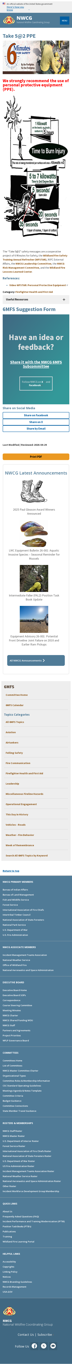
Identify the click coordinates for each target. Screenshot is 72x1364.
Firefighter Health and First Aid (24, 773)
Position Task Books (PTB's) (17, 1226)
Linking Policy (10, 1271)
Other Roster (9, 1186)
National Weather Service (16, 960)
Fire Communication (18, 763)
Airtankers (12, 742)
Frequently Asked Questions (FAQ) (21, 1216)
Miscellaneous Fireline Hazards (24, 793)
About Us (7, 1211)
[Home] (9, 20)
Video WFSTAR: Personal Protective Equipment (37, 285)
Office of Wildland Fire (15, 965)
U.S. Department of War (15, 929)
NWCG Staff (9, 1025)
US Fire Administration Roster (18, 1166)
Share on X (36, 422)
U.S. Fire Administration (15, 934)
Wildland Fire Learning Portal (18, 1241)
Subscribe (45, 1335)
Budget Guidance (12, 1100)
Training (7, 1236)
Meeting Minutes (12, 1010)
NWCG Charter (10, 1015)
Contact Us (26, 1335)
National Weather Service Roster (20, 1176)
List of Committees (12, 1065)
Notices (7, 1276)
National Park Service (14, 924)
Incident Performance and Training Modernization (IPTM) (34, 1221)
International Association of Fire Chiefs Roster (27, 1151)
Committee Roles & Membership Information (26, 1080)
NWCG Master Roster (14, 1136)
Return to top (11, 870)
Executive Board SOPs (14, 995)
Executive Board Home (15, 990)
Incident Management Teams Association (25, 954)
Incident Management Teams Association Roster (28, 1171)
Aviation (11, 732)
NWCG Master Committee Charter (20, 1070)
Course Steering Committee (17, 1005)
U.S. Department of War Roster (19, 1161)
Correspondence (11, 1000)
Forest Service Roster (14, 1146)
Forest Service (10, 904)
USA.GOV (7, 1291)
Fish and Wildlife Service (16, 899)
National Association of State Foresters (23, 919)
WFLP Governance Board (16, 1040)
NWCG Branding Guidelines (17, 1281)
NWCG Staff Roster (12, 1130)
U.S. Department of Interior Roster (21, 1141)
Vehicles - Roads (16, 824)
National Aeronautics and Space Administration (28, 970)
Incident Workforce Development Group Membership (31, 1191)
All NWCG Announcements (26, 660)
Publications (9, 1231)
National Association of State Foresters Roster (27, 1156)
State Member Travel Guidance (19, 1110)
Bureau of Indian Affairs (15, 889)
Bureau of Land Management (18, 894)
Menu (64, 20)
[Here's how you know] (36, 7)
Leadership (12, 783)
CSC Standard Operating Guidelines (22, 1085)
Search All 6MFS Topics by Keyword (27, 855)
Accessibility (9, 1261)
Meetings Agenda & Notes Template (22, 1090)
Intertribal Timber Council (16, 914)
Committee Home (17, 694)
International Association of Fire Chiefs (23, 909)
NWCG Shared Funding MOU (18, 1020)
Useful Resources (17, 299)
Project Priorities (12, 1035)
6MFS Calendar (14, 705)
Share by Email (36, 428)
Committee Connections (15, 1105)
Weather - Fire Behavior (20, 835)
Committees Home (12, 1060)
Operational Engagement (21, 804)
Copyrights (8, 1266)
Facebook (35, 385)
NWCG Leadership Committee (33, 263)
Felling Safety (14, 752)
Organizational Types (14, 1075)
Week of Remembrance (20, 845)
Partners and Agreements (16, 1030)
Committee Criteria (13, 1095)
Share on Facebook (36, 415)
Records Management (14, 1286)
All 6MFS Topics (15, 722)
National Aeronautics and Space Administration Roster (32, 1181)
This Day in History (17, 814)
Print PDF (36, 457)
